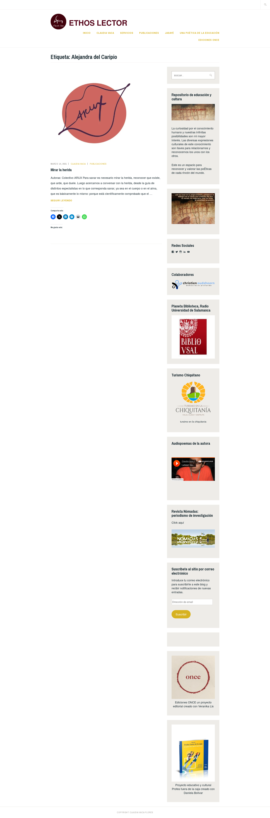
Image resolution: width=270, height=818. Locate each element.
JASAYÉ (169, 33)
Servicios (126, 33)
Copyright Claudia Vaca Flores (135, 812)
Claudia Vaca (105, 33)
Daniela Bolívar (193, 793)
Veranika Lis (206, 706)
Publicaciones (149, 33)
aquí (181, 522)
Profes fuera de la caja (186, 789)
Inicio (87, 33)
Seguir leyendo (66, 200)
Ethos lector (98, 22)
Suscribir (181, 614)
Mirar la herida (61, 169)
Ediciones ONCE (208, 40)
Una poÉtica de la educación (199, 33)
